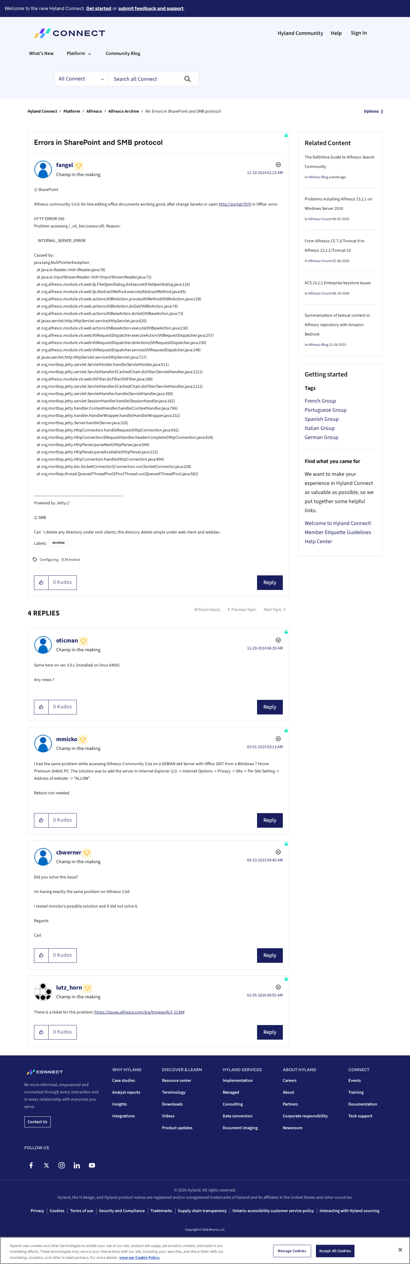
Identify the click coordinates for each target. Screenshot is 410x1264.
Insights (119, 1104)
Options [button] (371, 111)
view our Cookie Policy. (139, 1257)
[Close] (400, 1249)
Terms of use (81, 1211)
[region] (205, 1250)
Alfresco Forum (320, 219)
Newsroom (293, 1128)
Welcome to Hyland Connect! (338, 523)
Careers (289, 1081)
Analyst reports (126, 1092)
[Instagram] (61, 1165)
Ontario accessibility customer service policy (273, 1211)
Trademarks (161, 1211)
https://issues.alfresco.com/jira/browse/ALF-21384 (139, 1012)
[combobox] (153, 79)
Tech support (360, 1116)
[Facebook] (31, 1165)
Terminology (173, 1092)
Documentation (362, 1104)
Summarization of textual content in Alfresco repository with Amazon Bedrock (337, 324)
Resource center (176, 1081)
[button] (41, 583)
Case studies (123, 1081)
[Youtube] (92, 1165)
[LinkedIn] (76, 1165)
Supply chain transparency (202, 1211)
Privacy (37, 1211)
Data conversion (237, 1116)
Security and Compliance (122, 1211)
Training (356, 1092)
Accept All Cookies (335, 1250)
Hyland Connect (42, 111)
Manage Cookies (292, 1250)
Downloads (172, 1104)
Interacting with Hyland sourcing (349, 1211)
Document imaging (240, 1128)
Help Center (318, 541)
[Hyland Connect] (69, 33)
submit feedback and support (151, 8)
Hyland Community (300, 33)
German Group (321, 437)
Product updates (177, 1128)
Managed (231, 1092)
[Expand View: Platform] (89, 53)
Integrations (123, 1116)
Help (336, 33)
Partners (290, 1104)
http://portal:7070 (235, 204)
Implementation (238, 1081)
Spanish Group (322, 419)
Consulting (233, 1104)
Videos (168, 1116)
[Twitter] (46, 1165)
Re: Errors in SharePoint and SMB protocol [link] (183, 111)
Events (354, 1081)
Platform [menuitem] (76, 53)
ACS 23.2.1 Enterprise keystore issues (338, 283)
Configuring (49, 559)
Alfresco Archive (123, 111)
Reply (269, 582)
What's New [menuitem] (41, 53)
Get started (98, 8)
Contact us (37, 1122)
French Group (320, 401)
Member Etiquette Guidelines (338, 532)
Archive (59, 542)
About (288, 1092)
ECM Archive (70, 559)
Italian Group (320, 428)
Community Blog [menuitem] (123, 53)
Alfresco (94, 111)
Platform (71, 111)
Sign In (359, 33)
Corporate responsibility (305, 1116)
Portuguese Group (326, 410)
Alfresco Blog (318, 177)
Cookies (57, 1211)
